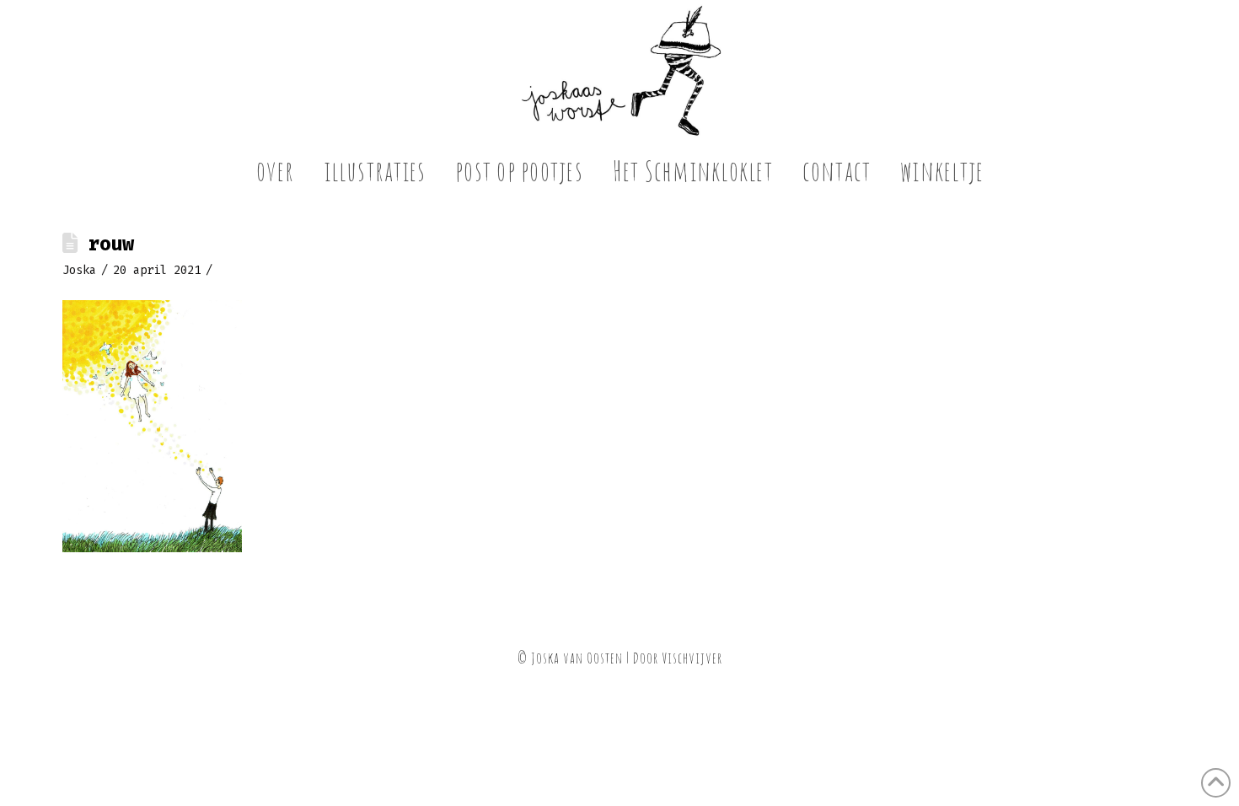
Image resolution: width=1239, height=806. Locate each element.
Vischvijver (692, 657)
